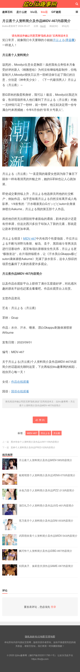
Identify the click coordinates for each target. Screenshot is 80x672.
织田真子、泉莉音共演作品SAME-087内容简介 (46, 566)
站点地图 (40, 636)
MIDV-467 (29, 238)
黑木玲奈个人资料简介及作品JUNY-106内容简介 (35, 441)
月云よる (59, 40)
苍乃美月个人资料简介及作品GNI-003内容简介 (46, 520)
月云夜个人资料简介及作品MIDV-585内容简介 (45, 460)
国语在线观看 (20, 391)
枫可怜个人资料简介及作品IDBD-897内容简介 (45, 551)
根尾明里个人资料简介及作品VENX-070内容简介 (47, 475)
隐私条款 (30, 636)
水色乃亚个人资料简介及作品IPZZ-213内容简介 (46, 490)
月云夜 (70, 40)
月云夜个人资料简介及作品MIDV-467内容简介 (36, 20)
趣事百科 (7, 12)
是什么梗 (21, 12)
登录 (53, 607)
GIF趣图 (56, 12)
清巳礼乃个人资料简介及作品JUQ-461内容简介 (46, 505)
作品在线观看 (20, 381)
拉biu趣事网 (40, 4)
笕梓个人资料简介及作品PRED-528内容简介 (33, 447)
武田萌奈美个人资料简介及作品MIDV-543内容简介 (48, 535)
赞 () (42, 419)
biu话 (44, 12)
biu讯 (34, 12)
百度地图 (50, 636)
